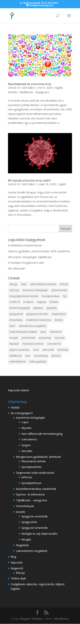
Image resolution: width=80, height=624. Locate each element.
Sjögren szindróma (19, 349)
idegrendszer (59, 314)
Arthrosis (26, 477)
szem (36, 349)
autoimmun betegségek (35, 290)
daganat (41, 302)
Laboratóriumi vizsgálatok (31, 551)
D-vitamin (28, 302)
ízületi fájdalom (17, 361)
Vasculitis (26, 451)
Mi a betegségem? (22, 413)
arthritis (64, 284)
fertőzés (54, 302)
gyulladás (52, 308)
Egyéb (59, 87)
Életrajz (20, 573)
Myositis (26, 428)
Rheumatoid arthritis (33, 461)
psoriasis (59, 337)
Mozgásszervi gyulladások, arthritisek (38, 457)
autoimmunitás (59, 290)
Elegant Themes (31, 618)
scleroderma (54, 343)
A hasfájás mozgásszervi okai (26, 262)
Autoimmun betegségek (30, 417)
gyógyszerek (16, 314)
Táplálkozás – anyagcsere (31, 500)
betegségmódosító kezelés (23, 296)
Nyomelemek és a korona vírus (29, 84)
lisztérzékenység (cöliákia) (23, 331)
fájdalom (38, 308)
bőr (65, 296)
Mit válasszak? (16, 268)
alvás (23, 284)
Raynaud (14, 343)
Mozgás (26, 539)
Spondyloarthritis (31, 467)
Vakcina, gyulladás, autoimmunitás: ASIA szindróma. (39, 251)
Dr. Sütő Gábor (26, 87)
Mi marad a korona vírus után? (29, 180)
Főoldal (15, 407)
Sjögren (26, 445)
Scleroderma (29, 439)
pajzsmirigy (45, 337)
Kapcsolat (17, 562)
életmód (55, 355)
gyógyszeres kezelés (37, 314)
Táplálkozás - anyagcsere (34, 92)
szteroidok (48, 349)
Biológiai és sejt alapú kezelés (39, 533)
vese (27, 355)
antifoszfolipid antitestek (43, 284)
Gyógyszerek (29, 522)
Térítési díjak (18, 578)
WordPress (61, 618)
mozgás (13, 337)
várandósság (41, 355)
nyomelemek (28, 337)
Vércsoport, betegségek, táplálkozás (30, 257)
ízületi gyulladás (37, 361)
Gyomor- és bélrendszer (30, 494)
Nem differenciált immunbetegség (41, 433)
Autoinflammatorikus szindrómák (36, 489)
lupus (43, 331)
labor (12, 326)
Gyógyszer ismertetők (34, 516)
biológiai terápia (50, 296)
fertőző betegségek (19, 308)
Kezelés (12, 92)
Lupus (25, 422)
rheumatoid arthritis (33, 343)
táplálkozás (15, 355)
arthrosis (14, 290)
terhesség (62, 349)
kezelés (59, 320)
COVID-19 (14, 302)
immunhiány (15, 320)
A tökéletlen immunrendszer (25, 245)
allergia (13, 284)
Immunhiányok (25, 506)
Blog (13, 556)
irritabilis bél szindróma (38, 320)
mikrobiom (56, 331)
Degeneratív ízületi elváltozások (35, 472)
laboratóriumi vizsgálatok (32, 326)
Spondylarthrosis (31, 483)
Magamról (17, 568)
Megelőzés (22, 545)
